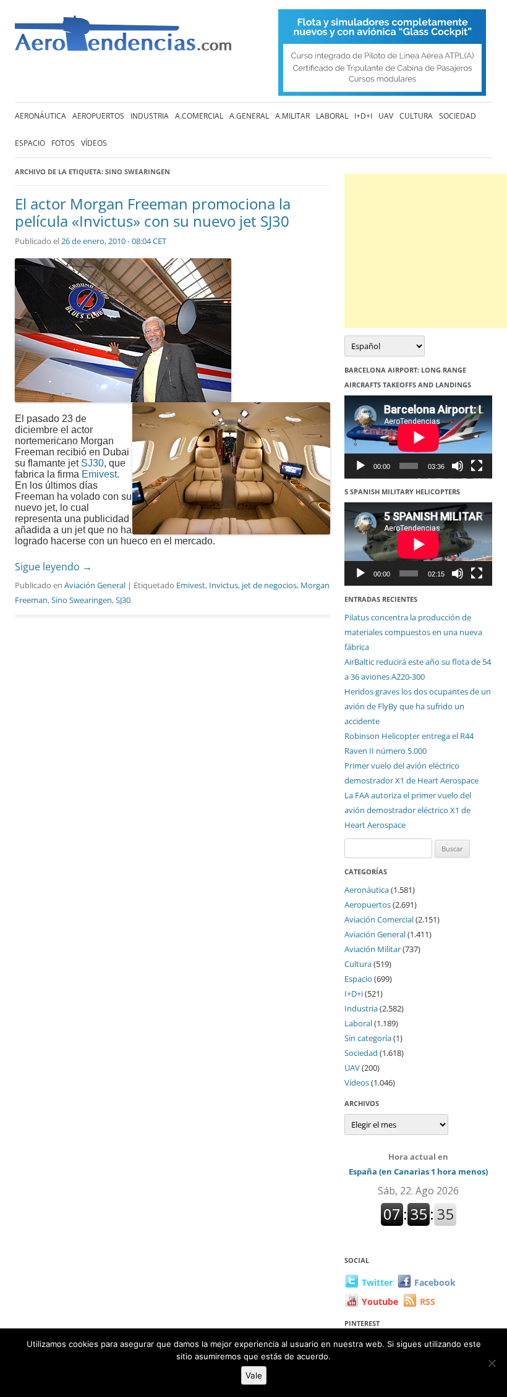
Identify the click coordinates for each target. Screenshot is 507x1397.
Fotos (63, 143)
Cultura (416, 116)
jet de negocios (269, 585)
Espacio (30, 143)
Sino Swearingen (81, 600)
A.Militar (292, 116)
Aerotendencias (123, 38)
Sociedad (457, 116)
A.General (249, 116)
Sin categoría (367, 1038)
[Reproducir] (360, 466)
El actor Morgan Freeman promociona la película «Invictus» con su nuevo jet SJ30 (153, 212)
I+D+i (363, 116)
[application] (418, 437)
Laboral (332, 116)
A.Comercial (199, 116)
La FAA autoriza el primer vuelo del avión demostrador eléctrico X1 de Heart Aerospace (407, 810)
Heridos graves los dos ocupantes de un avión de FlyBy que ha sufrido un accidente (417, 706)
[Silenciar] (457, 466)
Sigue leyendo (53, 566)
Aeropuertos (98, 116)
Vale (253, 1375)
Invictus (223, 585)
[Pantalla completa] (477, 466)
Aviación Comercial (379, 919)
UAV (385, 116)
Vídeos (94, 143)
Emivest (99, 474)
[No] (491, 1363)
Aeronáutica (40, 116)
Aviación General (95, 585)
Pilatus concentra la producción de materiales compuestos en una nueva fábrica (413, 632)
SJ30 (92, 463)
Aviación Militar (372, 949)
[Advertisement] (425, 251)
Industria (149, 116)
